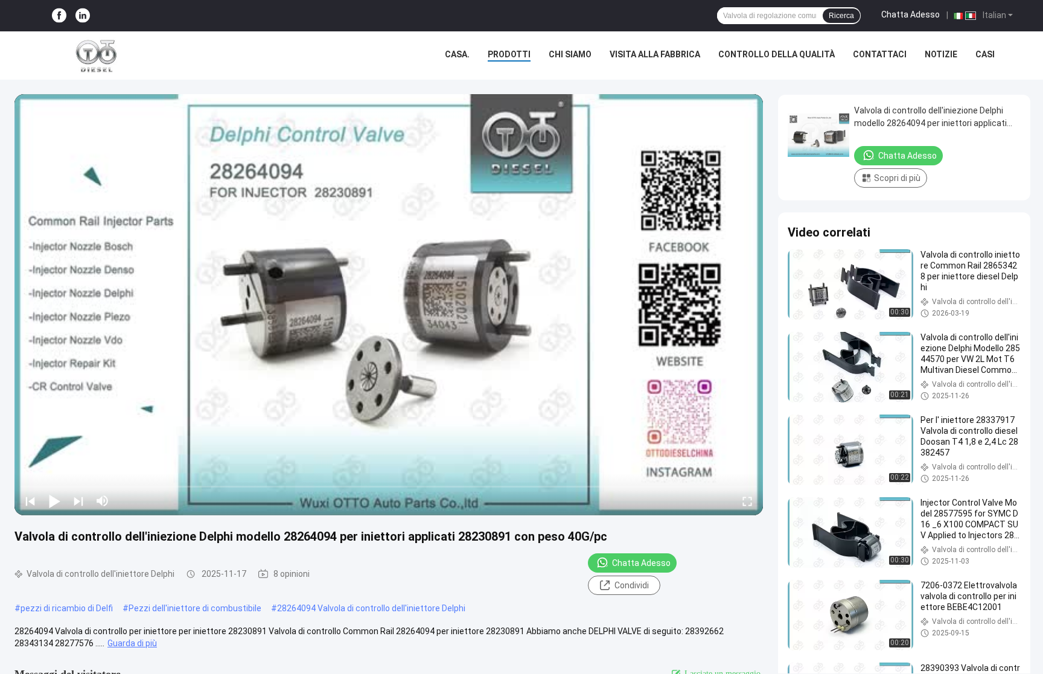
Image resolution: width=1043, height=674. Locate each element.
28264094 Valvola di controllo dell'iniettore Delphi (371, 608)
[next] (78, 501)
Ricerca (841, 15)
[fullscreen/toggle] (747, 501)
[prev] (30, 501)
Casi (985, 54)
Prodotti (509, 54)
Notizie (941, 54)
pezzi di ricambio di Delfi (67, 608)
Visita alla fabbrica (655, 54)
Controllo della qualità (776, 54)
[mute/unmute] (103, 501)
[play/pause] (54, 501)
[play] (389, 305)
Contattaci (880, 54)
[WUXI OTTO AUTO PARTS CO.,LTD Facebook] (59, 16)
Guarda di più (132, 643)
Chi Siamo (570, 54)
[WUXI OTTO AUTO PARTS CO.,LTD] (96, 55)
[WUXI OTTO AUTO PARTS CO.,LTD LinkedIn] (83, 16)
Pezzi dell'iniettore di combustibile (195, 608)
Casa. (457, 54)
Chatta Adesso (910, 14)
